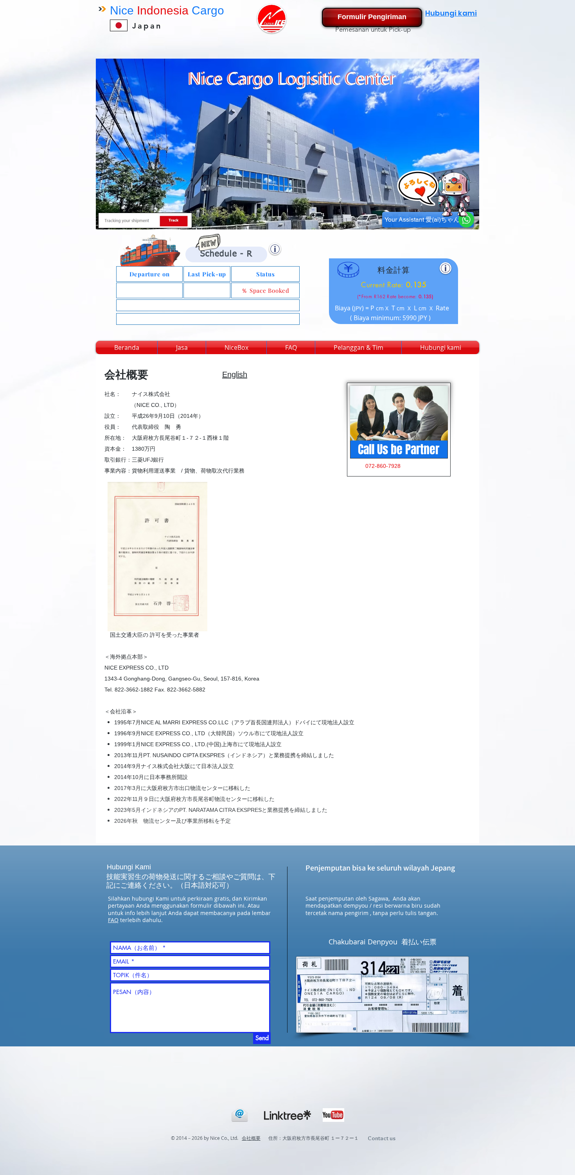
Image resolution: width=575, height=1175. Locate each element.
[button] (275, 249)
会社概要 (251, 1138)
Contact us (381, 1138)
